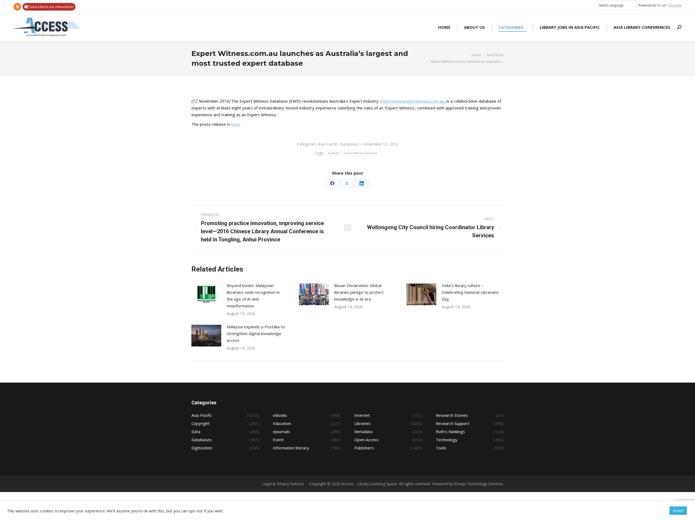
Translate (674, 5)
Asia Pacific (328, 144)
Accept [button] (678, 510)
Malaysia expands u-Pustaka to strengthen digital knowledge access (256, 333)
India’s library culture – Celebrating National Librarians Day (470, 292)
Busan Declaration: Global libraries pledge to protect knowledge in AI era (359, 292)
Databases (349, 144)
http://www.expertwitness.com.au (412, 101)
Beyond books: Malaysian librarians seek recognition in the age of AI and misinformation (253, 295)
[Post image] (206, 294)
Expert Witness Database (361, 153)
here (235, 124)
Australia (333, 153)
